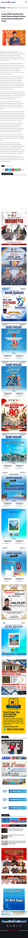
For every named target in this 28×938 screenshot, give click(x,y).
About (10, 935)
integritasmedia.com (13, 930)
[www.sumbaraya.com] (5, 8)
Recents (14, 825)
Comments (22, 825)
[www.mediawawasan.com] (19, 8)
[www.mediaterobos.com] (12, 8)
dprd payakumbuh (10, 11)
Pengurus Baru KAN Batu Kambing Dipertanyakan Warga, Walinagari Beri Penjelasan (17, 842)
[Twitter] (9, 170)
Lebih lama (23, 209)
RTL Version (21, 935)
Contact (15, 935)
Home (5, 935)
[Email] (19, 170)
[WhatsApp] (16, 170)
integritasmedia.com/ (14, 932)
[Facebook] (6, 170)
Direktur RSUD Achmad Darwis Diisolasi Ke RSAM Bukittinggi (15, 829)
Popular (6, 825)
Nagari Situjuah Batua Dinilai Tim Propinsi (16, 835)
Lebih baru (4, 209)
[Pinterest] (12, 170)
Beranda (3, 11)
